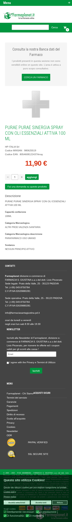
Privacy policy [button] (10, 497)
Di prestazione (47, 512)
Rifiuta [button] (60, 503)
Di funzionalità (15, 516)
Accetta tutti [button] (40, 503)
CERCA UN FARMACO (36, 77)
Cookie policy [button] (10, 492)
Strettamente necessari (20, 512)
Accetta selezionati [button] (16, 503)
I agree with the (32, 362)
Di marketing (36, 516)
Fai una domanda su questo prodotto (27, 186)
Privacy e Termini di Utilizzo (41, 362)
